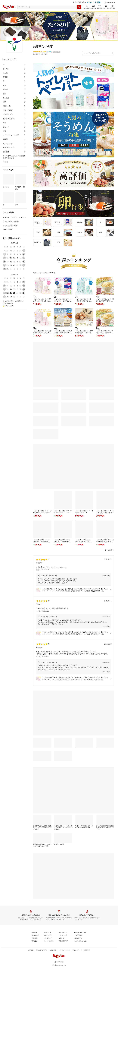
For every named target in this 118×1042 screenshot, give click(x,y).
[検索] (79, 7)
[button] (110, 2)
